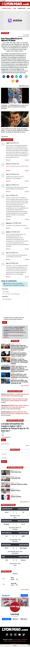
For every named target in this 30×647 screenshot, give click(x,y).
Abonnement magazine (6, 8)
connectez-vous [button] (16, 294)
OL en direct (13, 365)
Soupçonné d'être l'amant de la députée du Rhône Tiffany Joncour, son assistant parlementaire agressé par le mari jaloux (19, 347)
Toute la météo (24, 589)
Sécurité (12, 351)
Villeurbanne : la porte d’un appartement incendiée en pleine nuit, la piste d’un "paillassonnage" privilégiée (19, 361)
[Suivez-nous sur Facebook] (15, 607)
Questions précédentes (5, 443)
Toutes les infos (24, 385)
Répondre (8, 160)
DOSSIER (12, 470)
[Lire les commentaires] (17, 81)
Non (3, 435)
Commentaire (5, 296)
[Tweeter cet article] (8, 76)
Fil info (14, 8)
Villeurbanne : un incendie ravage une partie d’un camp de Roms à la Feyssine (15, 395)
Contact (10, 641)
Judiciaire (13, 344)
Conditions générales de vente (19, 641)
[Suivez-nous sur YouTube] (19, 635)
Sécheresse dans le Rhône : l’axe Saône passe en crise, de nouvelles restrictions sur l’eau (19, 381)
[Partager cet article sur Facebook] (3, 76)
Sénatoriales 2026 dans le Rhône (19, 484)
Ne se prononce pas (6, 437)
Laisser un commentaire (7, 140)
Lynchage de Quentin (16, 496)
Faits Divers (13, 357)
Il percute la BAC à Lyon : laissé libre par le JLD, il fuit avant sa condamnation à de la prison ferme (19, 375)
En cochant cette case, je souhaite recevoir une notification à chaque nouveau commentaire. (14, 318)
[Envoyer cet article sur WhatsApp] (16, 76)
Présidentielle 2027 (15, 478)
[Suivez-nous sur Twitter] (11, 635)
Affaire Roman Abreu (16, 472)
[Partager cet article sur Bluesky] (20, 76)
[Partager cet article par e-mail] (13, 81)
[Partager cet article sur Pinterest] (12, 76)
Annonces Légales (22, 8)
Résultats (27, 445)
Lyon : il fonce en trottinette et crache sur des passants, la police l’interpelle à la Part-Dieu (14, 399)
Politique (5, 33)
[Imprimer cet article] (26, 76)
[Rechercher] (27, 4)
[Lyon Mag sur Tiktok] (23, 635)
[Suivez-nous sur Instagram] (15, 635)
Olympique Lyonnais (15, 490)
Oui (3, 433)
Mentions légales (17, 639)
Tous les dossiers (24, 502)
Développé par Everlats (15, 644)
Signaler (27, 160)
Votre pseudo (5, 289)
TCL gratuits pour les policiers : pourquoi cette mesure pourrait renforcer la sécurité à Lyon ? (19, 354)
